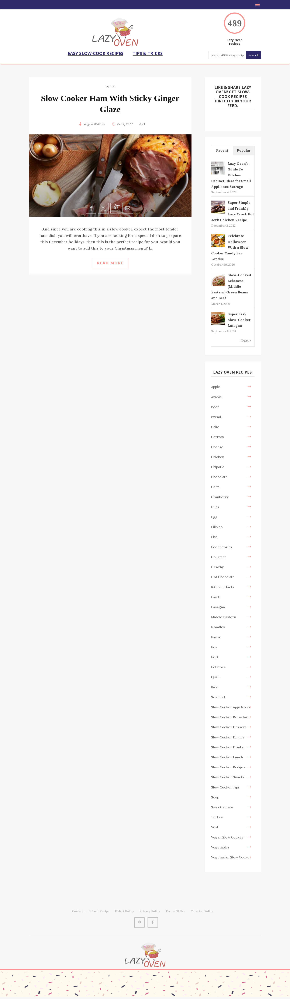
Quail (215, 677)
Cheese (217, 447)
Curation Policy (202, 911)
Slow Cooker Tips (225, 787)
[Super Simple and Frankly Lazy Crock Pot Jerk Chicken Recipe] (218, 213)
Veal (214, 827)
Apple (215, 387)
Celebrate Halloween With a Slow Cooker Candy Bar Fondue (230, 247)
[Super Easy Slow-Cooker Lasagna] (218, 324)
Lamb (215, 597)
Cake (215, 427)
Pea (214, 647)
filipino (217, 527)
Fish (214, 537)
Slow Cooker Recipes (228, 767)
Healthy (217, 567)
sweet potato (222, 807)
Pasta (215, 637)
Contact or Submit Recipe (90, 911)
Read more (110, 262)
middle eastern (223, 617)
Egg (214, 517)
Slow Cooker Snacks (228, 777)
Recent (222, 150)
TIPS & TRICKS (148, 53)
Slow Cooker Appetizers (231, 707)
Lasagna (218, 607)
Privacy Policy (149, 911)
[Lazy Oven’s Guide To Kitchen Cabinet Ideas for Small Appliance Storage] (218, 174)
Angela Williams (94, 124)
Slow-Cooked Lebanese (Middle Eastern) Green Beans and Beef (231, 286)
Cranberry (220, 497)
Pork (110, 87)
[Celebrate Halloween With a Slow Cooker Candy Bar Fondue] (218, 246)
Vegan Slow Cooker (227, 837)
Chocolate (219, 477)
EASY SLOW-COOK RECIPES (95, 53)
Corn (215, 487)
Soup (215, 797)
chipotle (217, 467)
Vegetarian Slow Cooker (231, 857)
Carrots (217, 437)
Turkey (217, 817)
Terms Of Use (175, 911)
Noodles (218, 627)
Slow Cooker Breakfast (230, 717)
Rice (214, 687)
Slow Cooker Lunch (227, 757)
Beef (215, 407)
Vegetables (220, 847)
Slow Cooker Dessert (228, 727)
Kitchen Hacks (223, 587)
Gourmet (218, 557)
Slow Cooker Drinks (227, 747)
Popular (244, 150)
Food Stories (221, 547)
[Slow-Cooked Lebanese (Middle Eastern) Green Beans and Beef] (218, 285)
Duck (215, 507)
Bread (216, 417)
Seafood (218, 697)
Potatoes (218, 667)
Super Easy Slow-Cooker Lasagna (239, 320)
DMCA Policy (124, 911)
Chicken (217, 457)
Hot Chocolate (223, 577)
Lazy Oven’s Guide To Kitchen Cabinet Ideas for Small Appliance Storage (231, 175)
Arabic (216, 397)
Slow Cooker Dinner (227, 737)
